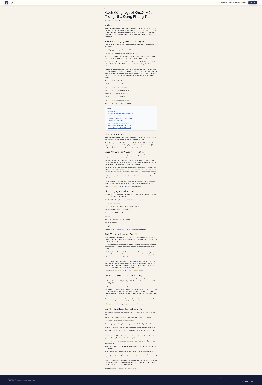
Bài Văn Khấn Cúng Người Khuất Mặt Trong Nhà (120, 113)
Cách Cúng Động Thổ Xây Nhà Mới (125, 186)
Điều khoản (252, 381)
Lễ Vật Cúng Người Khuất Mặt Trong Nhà (118, 121)
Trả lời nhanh (111, 111)
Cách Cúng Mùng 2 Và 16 (123, 229)
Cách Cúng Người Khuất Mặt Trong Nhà (118, 123)
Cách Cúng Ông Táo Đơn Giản (126, 270)
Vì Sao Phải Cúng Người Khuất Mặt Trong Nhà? (120, 118)
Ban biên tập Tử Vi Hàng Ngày (115, 20)
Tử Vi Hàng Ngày (223, 2)
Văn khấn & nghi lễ (122, 8)
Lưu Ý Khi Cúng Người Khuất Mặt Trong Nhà (119, 128)
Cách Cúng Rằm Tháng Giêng (118, 304)
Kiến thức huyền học (112, 8)
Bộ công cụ (252, 379)
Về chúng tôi (215, 379)
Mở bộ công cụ (253, 2)
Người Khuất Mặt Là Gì (114, 116)
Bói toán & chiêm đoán (233, 379)
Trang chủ (104, 8)
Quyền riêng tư (245, 381)
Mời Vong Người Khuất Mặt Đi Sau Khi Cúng (119, 125)
